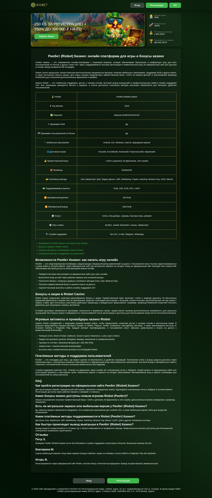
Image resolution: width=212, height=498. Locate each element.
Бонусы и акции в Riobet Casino (53, 247)
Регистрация (157, 5)
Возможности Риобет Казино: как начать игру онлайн (63, 243)
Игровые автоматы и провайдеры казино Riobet (61, 250)
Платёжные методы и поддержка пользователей (61, 253)
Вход (137, 5)
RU (175, 5)
